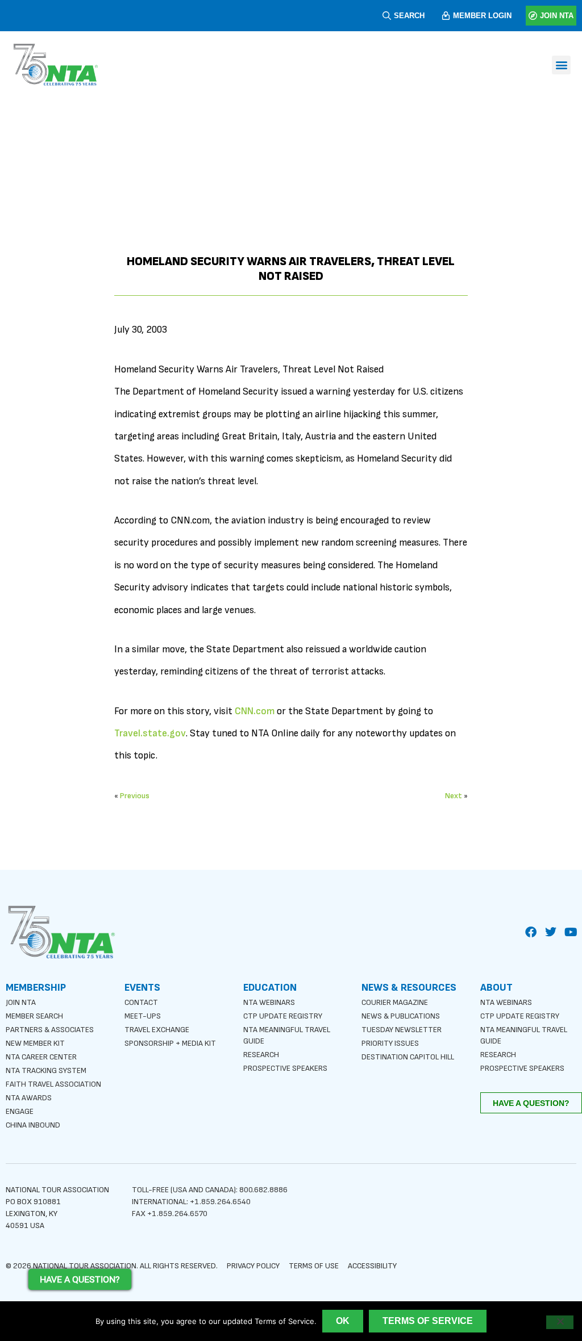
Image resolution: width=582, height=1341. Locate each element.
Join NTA (21, 1002)
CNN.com (255, 711)
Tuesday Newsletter (401, 1029)
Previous (134, 796)
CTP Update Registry (282, 1016)
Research (261, 1054)
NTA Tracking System (46, 1070)
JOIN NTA (556, 15)
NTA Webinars (269, 1002)
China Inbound (33, 1125)
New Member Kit (35, 1043)
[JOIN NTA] (533, 15)
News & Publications (400, 1016)
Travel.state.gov (150, 733)
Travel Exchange (156, 1029)
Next (453, 796)
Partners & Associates (50, 1029)
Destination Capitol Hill (407, 1057)
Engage (20, 1111)
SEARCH (409, 15)
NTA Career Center (41, 1057)
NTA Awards (29, 1098)
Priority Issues (390, 1043)
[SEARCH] (387, 15)
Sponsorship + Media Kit (170, 1043)
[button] (561, 65)
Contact (141, 1002)
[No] (559, 1322)
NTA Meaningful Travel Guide (286, 1035)
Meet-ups (142, 1016)
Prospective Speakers (285, 1068)
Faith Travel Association (53, 1084)
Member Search (34, 1016)
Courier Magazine (394, 1002)
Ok (343, 1321)
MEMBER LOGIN (482, 15)
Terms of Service (428, 1321)
